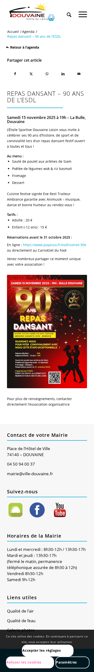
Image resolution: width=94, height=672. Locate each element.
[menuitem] (69, 10)
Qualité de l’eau (21, 620)
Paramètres (66, 662)
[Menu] (83, 12)
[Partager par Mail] (79, 73)
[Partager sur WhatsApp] (47, 73)
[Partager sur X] (31, 73)
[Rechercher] (69, 12)
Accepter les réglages (41, 650)
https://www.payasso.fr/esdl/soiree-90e (54, 244)
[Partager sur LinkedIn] (63, 73)
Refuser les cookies (24, 662)
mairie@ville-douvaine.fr (30, 473)
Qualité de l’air (20, 611)
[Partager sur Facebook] (15, 73)
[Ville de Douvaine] (39, 12)
